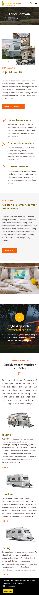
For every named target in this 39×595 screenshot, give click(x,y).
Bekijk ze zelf (9, 250)
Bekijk (4, 467)
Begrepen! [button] (8, 591)
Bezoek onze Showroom (13, 106)
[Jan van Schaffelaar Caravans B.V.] (11, 3)
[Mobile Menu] (35, 3)
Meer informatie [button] (9, 586)
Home (7, 18)
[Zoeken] (31, 3)
